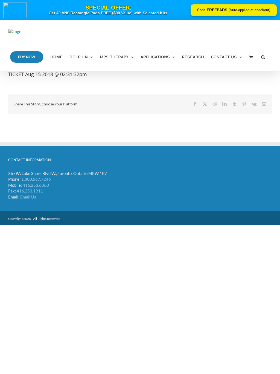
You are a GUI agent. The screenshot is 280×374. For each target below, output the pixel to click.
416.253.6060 (36, 185)
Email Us (28, 196)
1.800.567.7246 (36, 179)
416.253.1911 (30, 190)
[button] (263, 57)
